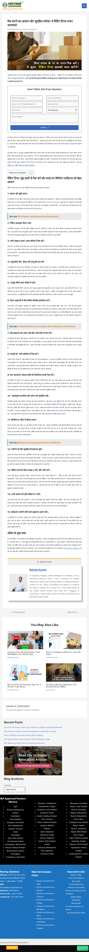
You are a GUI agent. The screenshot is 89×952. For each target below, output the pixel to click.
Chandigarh (15, 854)
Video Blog (76, 900)
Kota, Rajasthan (47, 851)
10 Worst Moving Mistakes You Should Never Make (61, 685)
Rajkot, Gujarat (78, 825)
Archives (7, 785)
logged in (20, 710)
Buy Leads (76, 881)
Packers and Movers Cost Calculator (75, 892)
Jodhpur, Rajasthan (47, 838)
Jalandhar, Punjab (47, 835)
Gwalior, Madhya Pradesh (47, 816)
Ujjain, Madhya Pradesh (78, 838)
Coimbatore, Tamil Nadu (15, 857)
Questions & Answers (76, 887)
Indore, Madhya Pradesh (47, 822)
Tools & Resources (76, 884)
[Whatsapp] (82, 948)
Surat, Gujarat (78, 835)
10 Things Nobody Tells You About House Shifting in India (26, 739)
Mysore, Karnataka (78, 810)
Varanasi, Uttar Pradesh (78, 844)
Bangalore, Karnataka (15, 822)
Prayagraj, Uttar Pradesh (78, 822)
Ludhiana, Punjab (47, 854)
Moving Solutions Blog (76, 913)
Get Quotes (12, 948)
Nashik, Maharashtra (78, 816)
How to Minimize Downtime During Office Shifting (23, 735)
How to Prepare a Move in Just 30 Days (63, 653)
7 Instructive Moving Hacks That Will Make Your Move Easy (23, 653)
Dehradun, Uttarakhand (47, 803)
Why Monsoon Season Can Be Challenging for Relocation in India (30, 731)
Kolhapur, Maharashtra (47, 848)
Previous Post (18, 612)
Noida (15, 832)
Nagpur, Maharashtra (78, 813)
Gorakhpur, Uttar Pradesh (47, 810)
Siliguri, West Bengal (78, 832)
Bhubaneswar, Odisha (15, 851)
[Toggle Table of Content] (29, 173)
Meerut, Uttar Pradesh (78, 806)
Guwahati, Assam (47, 813)
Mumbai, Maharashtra (15, 810)
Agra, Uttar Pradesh (15, 838)
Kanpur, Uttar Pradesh (47, 841)
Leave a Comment (29, 29)
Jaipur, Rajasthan (47, 832)
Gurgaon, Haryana (15, 829)
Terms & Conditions (76, 878)
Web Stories (76, 903)
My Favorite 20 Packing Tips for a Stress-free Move (24, 685)
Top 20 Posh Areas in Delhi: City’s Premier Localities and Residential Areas (33, 727)
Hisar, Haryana (47, 819)
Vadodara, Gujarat (79, 841)
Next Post (73, 612)
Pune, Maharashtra (15, 826)
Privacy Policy (76, 875)
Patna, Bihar (78, 819)
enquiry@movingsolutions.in (11, 887)
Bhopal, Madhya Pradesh (15, 848)
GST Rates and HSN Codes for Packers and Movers (24, 743)
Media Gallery (76, 897)
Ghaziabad (15, 835)
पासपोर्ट (64, 404)
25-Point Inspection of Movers (74, 908)
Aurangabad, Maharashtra (15, 844)
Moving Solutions (73, 548)
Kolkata (15, 813)
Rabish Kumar (38, 569)
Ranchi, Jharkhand (78, 829)
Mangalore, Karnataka (78, 803)
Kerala (47, 844)
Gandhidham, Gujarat (47, 806)
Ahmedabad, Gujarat (15, 841)
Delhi (15, 807)
